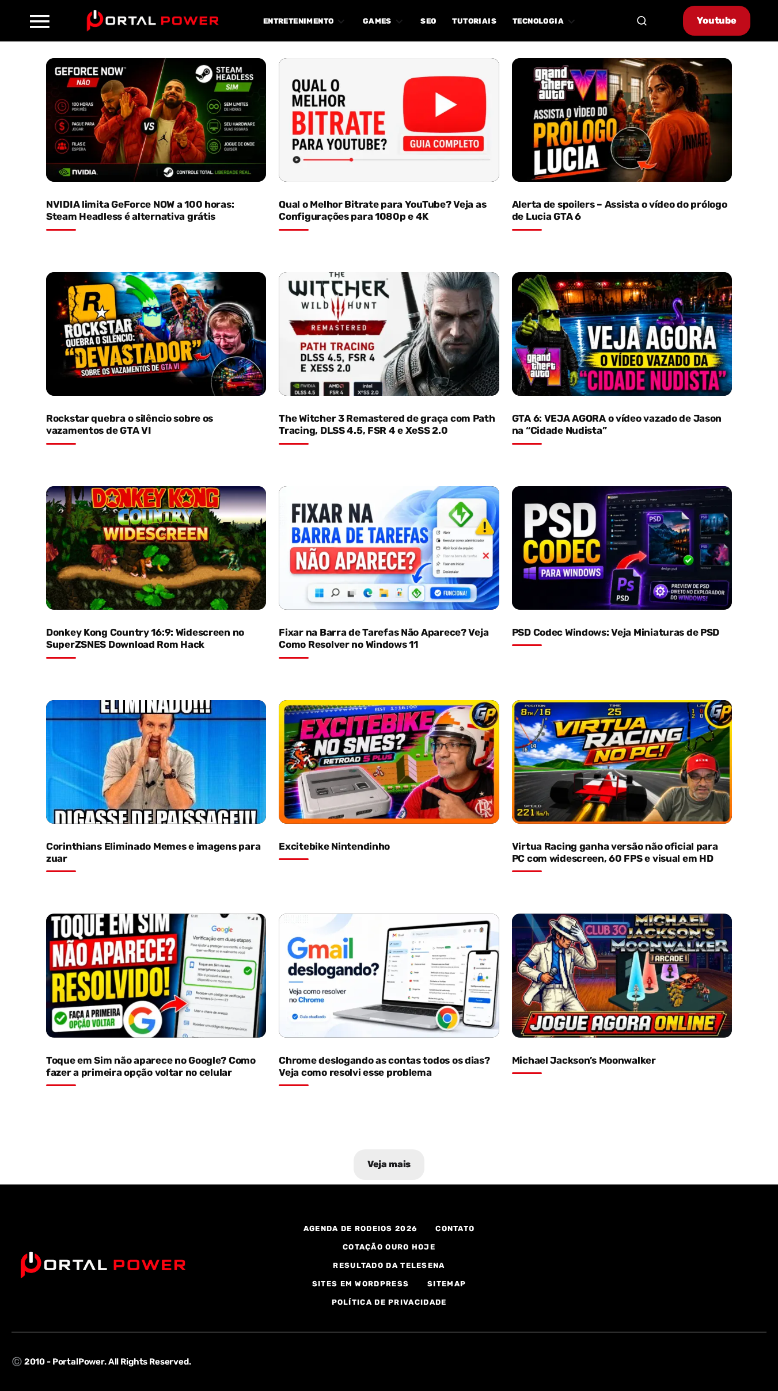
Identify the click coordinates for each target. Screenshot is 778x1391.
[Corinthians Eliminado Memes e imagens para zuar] (156, 762)
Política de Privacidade (389, 1302)
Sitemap (446, 1283)
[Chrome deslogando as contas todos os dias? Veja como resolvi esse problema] (389, 975)
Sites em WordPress (360, 1283)
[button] (39, 20)
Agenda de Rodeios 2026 (360, 1228)
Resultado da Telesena (389, 1265)
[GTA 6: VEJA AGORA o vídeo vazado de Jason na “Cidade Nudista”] (622, 334)
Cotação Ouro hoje (389, 1247)
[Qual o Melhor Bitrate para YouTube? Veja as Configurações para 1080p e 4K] (389, 120)
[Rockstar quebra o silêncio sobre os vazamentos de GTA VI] (156, 334)
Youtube (717, 20)
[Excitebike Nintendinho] (389, 762)
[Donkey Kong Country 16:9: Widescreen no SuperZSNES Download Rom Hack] (156, 548)
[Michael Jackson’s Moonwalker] (622, 975)
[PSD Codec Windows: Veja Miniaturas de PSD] (622, 548)
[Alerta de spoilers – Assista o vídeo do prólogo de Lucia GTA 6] (622, 120)
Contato (455, 1228)
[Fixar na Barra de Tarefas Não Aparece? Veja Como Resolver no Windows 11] (389, 548)
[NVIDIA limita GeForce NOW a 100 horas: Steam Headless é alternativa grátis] (156, 120)
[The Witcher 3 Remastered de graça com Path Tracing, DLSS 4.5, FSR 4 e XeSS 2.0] (389, 334)
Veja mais (389, 1164)
